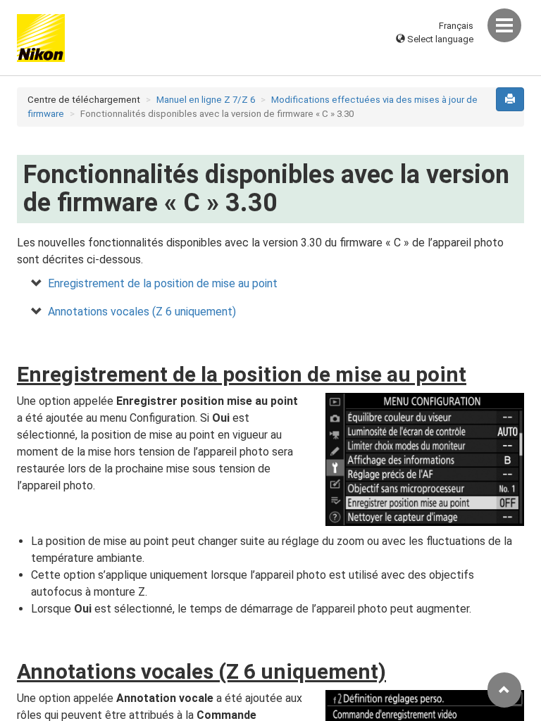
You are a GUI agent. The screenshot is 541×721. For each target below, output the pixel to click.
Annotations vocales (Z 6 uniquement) (142, 311)
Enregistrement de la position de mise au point (163, 283)
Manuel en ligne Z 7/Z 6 (205, 99)
